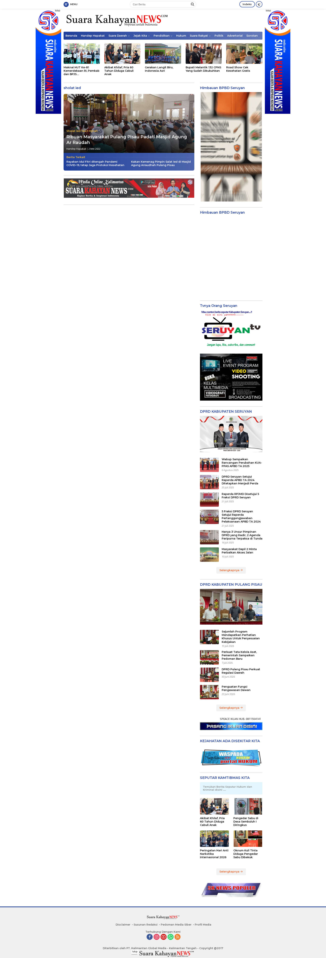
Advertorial (235, 35)
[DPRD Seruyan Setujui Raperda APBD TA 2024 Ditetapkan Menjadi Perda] (209, 482)
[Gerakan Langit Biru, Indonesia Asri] (163, 53)
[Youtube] (164, 937)
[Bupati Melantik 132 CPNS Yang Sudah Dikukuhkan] (204, 53)
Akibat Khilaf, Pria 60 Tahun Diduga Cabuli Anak (119, 71)
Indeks (247, 4)
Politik (219, 35)
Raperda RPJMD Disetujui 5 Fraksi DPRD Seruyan (240, 495)
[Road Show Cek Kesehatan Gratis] (244, 53)
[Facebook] (150, 937)
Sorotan (252, 35)
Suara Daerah (117, 35)
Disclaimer (123, 924)
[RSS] (178, 937)
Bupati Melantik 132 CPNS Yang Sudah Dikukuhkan (203, 69)
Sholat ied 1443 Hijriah (82, 131)
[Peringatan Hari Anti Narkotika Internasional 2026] (214, 838)
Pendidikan (162, 35)
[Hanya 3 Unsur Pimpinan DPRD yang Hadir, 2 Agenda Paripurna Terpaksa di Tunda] (209, 537)
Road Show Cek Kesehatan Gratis (238, 69)
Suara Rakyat (199, 35)
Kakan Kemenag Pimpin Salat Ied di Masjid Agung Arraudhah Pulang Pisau (161, 163)
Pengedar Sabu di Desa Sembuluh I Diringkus (245, 821)
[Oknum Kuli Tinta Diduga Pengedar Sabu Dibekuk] (247, 838)
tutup (57, 10)
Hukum (181, 35)
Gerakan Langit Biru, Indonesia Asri (159, 69)
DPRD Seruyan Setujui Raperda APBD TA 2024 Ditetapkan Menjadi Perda (240, 480)
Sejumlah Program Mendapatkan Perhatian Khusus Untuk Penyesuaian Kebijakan (241, 637)
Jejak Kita (140, 35)
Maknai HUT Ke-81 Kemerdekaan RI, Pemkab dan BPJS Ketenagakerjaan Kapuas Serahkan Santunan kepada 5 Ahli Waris (81, 71)
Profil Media (203, 924)
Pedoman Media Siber (176, 924)
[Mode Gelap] (259, 4)
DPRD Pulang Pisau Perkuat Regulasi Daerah (241, 671)
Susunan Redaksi (146, 924)
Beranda (71, 35)
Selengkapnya (229, 570)
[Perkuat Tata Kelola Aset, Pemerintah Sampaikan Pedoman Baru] (209, 657)
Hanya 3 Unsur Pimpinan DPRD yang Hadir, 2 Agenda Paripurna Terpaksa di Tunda (242, 535)
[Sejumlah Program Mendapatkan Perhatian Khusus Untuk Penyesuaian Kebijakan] (209, 637)
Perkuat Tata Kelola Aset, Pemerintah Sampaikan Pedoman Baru (239, 655)
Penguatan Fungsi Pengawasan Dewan (236, 688)
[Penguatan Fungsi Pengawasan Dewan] (209, 692)
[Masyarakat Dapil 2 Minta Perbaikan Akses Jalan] (209, 554)
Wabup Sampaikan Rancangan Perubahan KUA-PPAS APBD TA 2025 (242, 463)
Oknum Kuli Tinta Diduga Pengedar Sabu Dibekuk (245, 854)
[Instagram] (157, 937)
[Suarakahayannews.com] (116, 20)
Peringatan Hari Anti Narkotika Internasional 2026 (214, 854)
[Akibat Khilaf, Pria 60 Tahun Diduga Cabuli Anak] (122, 53)
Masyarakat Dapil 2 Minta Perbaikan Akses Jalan (239, 550)
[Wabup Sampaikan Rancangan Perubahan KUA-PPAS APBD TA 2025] (209, 465)
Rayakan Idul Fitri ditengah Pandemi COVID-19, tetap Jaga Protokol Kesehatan (95, 163)
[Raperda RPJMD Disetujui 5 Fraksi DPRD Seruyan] (209, 499)
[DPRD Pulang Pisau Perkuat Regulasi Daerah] (209, 675)
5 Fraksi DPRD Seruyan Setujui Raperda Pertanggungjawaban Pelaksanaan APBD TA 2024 (241, 516)
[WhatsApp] (171, 937)
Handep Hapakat (93, 35)
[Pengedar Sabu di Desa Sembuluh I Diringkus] (247, 806)
